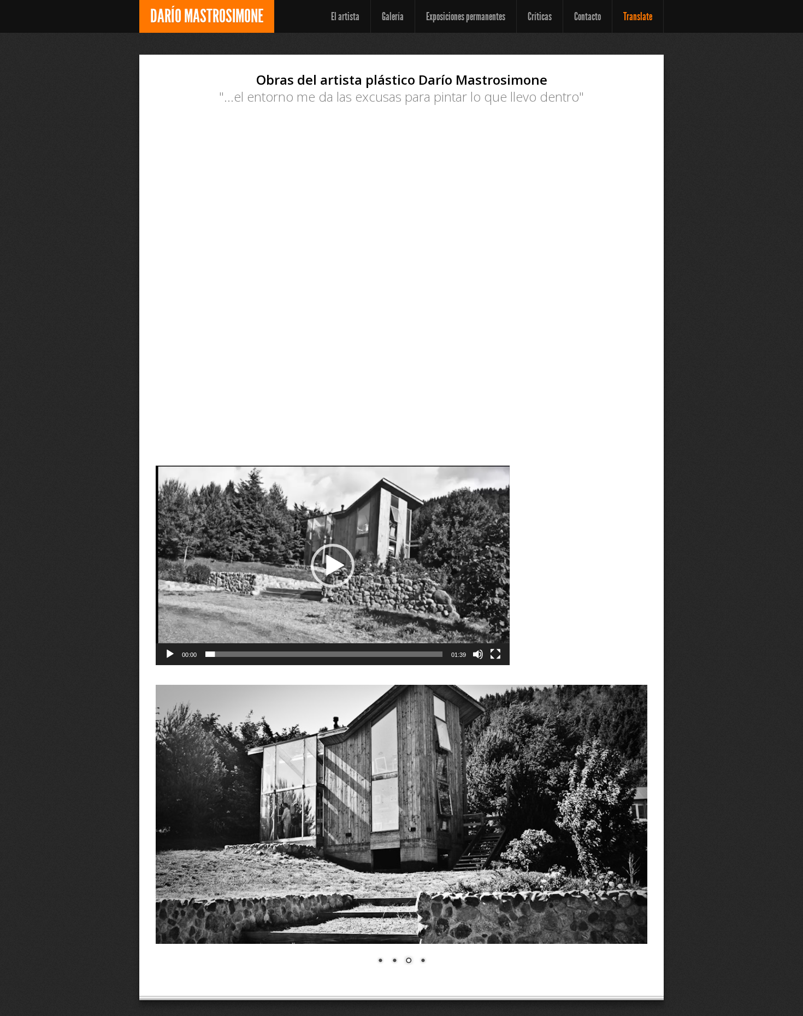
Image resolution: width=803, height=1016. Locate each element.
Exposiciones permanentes (465, 16)
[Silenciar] (478, 654)
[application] (333, 565)
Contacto (587, 16)
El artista (345, 16)
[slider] (323, 654)
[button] (333, 566)
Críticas (540, 16)
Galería (393, 16)
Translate (637, 16)
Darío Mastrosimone (206, 16)
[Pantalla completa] (495, 654)
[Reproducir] (169, 654)
